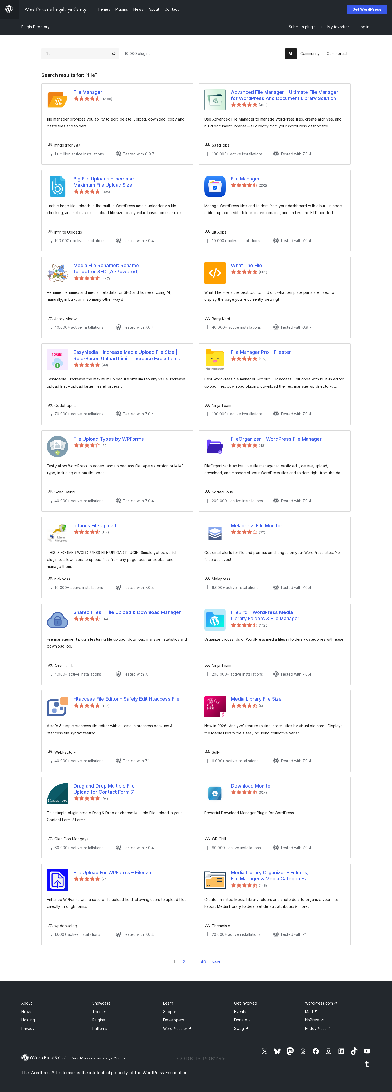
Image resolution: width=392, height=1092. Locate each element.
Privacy (27, 1028)
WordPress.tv (177, 1028)
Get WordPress (367, 9)
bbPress (314, 1020)
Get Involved (245, 1003)
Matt (311, 1011)
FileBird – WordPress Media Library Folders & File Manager (265, 615)
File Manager (88, 92)
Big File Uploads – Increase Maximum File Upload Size (104, 182)
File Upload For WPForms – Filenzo (112, 872)
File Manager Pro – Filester (261, 352)
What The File (246, 265)
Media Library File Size (256, 699)
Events (240, 1011)
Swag (241, 1028)
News (26, 1011)
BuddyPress (318, 1028)
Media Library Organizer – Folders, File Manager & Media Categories (270, 875)
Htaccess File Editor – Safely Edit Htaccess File (126, 699)
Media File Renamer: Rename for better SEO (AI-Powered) (106, 268)
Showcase (101, 1003)
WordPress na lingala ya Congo (98, 1058)
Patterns (99, 1028)
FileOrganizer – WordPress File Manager (276, 439)
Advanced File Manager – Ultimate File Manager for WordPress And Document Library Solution (284, 95)
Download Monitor (251, 786)
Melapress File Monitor (256, 525)
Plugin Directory (35, 27)
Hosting (28, 1020)
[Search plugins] (113, 53)
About (26, 1003)
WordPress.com (321, 1003)
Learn (168, 1003)
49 (203, 962)
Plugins (98, 1020)
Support (170, 1011)
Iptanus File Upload (95, 525)
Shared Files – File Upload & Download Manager (127, 612)
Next (216, 962)
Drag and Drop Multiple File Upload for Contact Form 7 (104, 789)
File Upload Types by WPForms (109, 439)
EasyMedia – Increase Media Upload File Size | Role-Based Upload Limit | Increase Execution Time (125, 355)
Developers (173, 1020)
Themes (99, 1011)
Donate (243, 1020)
